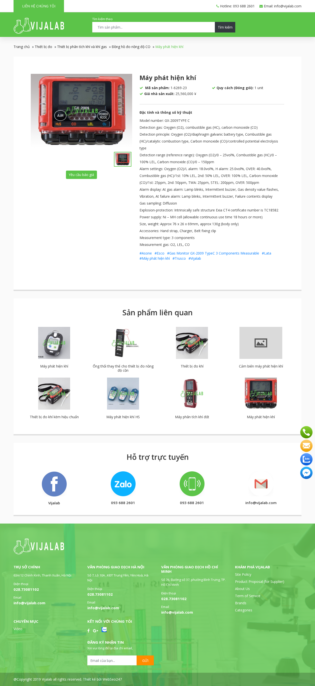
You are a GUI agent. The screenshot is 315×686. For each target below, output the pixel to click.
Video (18, 628)
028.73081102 (26, 589)
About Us (242, 588)
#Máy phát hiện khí (155, 258)
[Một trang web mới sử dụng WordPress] (39, 32)
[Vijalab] (39, 553)
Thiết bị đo (43, 46)
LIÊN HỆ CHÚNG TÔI (38, 6)
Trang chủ (22, 46)
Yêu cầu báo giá (81, 174)
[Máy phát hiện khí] (81, 111)
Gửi (145, 660)
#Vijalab (195, 258)
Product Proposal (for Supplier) (259, 581)
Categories (243, 610)
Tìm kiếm (225, 27)
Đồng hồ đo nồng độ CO (131, 46)
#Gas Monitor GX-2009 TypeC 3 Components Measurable (213, 253)
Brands (240, 603)
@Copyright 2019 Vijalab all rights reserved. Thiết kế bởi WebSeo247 (68, 679)
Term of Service (247, 595)
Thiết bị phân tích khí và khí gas (82, 46)
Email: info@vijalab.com (282, 6)
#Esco (159, 253)
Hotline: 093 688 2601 (237, 6)
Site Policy (243, 574)
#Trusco (179, 258)
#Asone (146, 253)
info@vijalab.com (29, 602)
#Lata (266, 253)
